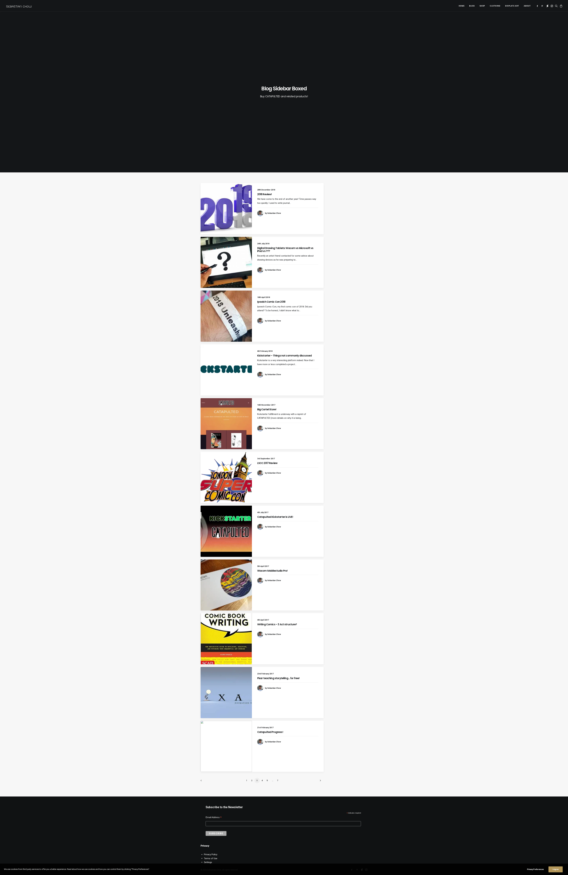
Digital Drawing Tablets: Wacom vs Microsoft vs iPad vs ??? (285, 249)
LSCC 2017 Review (267, 463)
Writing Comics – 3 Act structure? (277, 624)
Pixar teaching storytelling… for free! (278, 678)
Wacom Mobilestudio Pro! (272, 570)
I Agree (555, 869)
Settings (208, 862)
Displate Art (512, 6)
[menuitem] (462, 6)
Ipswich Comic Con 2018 (271, 302)
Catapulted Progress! (270, 732)
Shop (482, 6)
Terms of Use (210, 858)
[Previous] (205, 781)
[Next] (320, 781)
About (527, 6)
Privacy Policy (210, 854)
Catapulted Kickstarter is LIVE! (275, 517)
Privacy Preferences (535, 869)
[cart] (561, 6)
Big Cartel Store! (266, 409)
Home (461, 6)
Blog (472, 6)
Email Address (214, 818)
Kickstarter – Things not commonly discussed (284, 355)
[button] (538, 6)
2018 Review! (264, 194)
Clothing (495, 6)
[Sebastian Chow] (19, 6)
